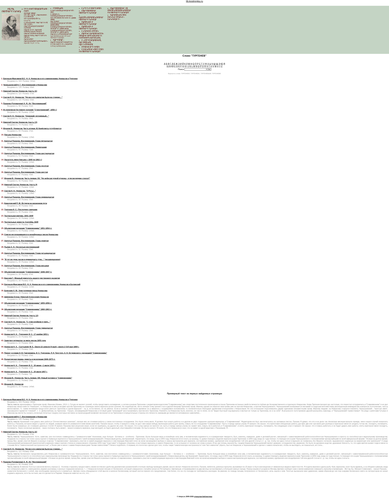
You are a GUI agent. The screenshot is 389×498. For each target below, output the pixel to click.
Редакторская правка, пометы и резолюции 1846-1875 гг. (29, 359)
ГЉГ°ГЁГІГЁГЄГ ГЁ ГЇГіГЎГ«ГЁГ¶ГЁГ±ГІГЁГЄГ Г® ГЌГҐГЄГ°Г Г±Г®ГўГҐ (119, 10)
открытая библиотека (203, 496)
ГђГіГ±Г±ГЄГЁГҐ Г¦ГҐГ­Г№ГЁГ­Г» (36, 41)
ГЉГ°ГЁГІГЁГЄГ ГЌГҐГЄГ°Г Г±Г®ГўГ (88, 12)
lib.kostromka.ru (194, 1)
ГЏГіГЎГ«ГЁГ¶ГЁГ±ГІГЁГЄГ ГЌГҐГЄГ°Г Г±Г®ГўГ (91, 18)
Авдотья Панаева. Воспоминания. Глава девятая (26, 241)
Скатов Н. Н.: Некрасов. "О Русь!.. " (20, 191)
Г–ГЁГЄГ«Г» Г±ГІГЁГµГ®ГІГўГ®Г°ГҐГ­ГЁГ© (61, 15)
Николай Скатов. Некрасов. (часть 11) (20, 91)
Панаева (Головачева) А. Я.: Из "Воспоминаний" (25, 104)
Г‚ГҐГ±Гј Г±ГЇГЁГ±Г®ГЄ (58, 46)
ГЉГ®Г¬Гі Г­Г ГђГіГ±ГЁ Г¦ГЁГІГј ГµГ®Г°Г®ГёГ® (33, 30)
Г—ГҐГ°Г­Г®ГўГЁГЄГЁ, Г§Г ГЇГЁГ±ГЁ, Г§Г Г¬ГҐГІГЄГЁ (90, 42)
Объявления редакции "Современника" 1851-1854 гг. (28, 228)
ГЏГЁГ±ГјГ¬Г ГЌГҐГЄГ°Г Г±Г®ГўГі (88, 28)
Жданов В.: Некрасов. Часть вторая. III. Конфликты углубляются (32, 128)
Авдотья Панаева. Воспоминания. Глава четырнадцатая (29, 253)
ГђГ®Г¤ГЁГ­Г (29, 39)
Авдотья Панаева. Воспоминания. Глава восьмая (26, 266)
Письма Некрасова (12, 135)
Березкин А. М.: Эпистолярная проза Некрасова (25, 291)
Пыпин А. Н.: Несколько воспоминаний (21, 247)
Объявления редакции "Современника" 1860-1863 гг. (28, 309)
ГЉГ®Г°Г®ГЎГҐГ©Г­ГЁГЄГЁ (34, 33)
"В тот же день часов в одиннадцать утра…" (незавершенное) (32, 259)
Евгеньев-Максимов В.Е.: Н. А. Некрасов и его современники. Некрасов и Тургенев (40, 79)
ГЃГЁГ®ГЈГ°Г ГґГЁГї (91, 47)
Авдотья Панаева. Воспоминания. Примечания (25, 147)
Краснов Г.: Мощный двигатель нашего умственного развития (32, 278)
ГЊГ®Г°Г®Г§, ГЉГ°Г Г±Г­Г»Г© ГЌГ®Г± (35, 36)
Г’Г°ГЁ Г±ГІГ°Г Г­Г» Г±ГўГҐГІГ (61, 44)
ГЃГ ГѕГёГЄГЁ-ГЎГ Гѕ (32, 18)
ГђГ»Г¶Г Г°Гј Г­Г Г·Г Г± (31, 43)
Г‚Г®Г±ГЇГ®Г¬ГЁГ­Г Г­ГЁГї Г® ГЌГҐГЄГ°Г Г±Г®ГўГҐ (91, 50)
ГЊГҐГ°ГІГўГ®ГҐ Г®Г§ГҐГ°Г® (61, 42)
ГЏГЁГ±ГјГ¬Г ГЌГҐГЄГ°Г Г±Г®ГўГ (88, 23)
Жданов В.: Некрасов (13, 384)
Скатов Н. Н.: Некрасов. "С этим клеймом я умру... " (27, 322)
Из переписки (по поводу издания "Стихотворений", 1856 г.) (30, 110)
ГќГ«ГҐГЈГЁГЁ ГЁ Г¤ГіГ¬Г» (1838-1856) (63, 18)
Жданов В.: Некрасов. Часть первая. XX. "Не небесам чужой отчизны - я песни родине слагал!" (47, 178)
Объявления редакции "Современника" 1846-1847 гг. (28, 272)
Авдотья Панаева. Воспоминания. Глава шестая (26, 172)
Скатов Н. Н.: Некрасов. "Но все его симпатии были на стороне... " (33, 97)
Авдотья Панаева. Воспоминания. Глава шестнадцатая (29, 153)
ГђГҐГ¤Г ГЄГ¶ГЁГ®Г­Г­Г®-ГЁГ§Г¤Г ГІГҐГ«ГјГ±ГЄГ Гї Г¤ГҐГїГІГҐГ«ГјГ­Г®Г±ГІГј (91, 36)
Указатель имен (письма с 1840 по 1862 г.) (23, 160)
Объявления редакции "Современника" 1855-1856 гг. (28, 303)
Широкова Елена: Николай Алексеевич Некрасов (26, 297)
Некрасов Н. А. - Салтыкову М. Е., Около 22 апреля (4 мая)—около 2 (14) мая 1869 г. (41, 347)
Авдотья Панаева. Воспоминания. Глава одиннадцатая (29, 197)
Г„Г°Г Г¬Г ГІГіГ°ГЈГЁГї (91, 8)
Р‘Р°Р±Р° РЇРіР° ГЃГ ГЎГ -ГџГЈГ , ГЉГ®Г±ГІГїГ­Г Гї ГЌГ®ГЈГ (35, 14)
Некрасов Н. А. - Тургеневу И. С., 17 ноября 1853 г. (26, 334)
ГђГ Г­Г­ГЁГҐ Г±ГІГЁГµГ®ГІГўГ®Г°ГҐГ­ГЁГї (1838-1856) (61, 23)
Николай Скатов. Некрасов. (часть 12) (21, 316)
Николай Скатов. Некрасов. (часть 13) (20, 122)
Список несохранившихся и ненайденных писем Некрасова (31, 234)
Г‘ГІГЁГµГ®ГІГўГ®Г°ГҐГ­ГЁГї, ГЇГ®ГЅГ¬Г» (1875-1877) (61, 31)
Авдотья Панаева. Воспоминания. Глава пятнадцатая (28, 141)
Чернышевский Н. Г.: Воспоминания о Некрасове (25, 85)
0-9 (168, 66)
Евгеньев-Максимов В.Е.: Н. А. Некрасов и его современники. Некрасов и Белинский (42, 284)
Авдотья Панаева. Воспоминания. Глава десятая (26, 166)
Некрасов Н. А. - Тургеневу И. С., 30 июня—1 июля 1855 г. (29, 365)
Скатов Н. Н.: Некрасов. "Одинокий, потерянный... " (26, 116)
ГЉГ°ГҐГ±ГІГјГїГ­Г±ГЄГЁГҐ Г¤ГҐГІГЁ (34, 27)
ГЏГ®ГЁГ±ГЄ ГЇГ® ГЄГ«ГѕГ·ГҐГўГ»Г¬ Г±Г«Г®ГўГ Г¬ (117, 17)
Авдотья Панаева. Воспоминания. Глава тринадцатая (28, 328)
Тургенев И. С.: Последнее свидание (20, 210)
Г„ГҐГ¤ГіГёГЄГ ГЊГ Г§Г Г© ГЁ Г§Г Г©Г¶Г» (36, 23)
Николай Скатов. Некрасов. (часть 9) (20, 185)
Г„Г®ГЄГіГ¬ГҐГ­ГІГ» (90, 31)
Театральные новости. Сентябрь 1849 (21, 222)
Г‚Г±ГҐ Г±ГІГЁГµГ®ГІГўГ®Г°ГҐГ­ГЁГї (62, 11)
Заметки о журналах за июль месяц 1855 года (25, 341)
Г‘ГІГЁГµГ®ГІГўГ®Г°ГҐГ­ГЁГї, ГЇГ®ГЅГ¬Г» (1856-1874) (61, 27)
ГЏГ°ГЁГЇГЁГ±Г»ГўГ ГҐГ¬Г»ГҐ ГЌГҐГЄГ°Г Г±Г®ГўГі (60, 37)
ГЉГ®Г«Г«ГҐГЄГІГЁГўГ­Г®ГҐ (61, 34)
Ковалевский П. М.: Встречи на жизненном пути (25, 203)
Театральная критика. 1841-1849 (18, 216)
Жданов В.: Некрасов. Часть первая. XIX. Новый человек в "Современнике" (38, 378)
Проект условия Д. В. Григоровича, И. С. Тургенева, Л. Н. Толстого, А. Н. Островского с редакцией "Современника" (55, 353)
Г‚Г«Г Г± (27, 20)
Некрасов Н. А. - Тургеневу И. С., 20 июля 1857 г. (25, 372)
